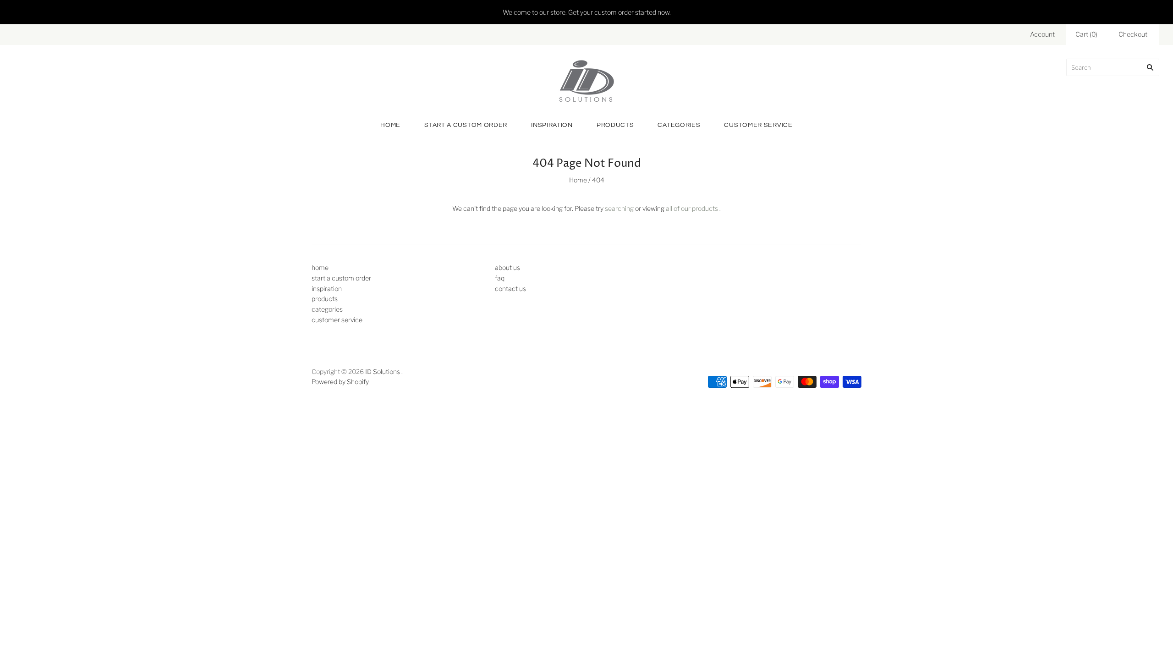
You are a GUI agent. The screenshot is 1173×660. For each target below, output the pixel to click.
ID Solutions (382, 371)
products (615, 125)
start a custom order (465, 125)
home (390, 125)
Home (578, 180)
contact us (510, 288)
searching (619, 208)
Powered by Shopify (340, 381)
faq (499, 278)
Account (1042, 34)
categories (679, 125)
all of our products (692, 208)
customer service (758, 125)
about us (507, 267)
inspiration (552, 125)
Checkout (1132, 34)
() (1086, 34)
